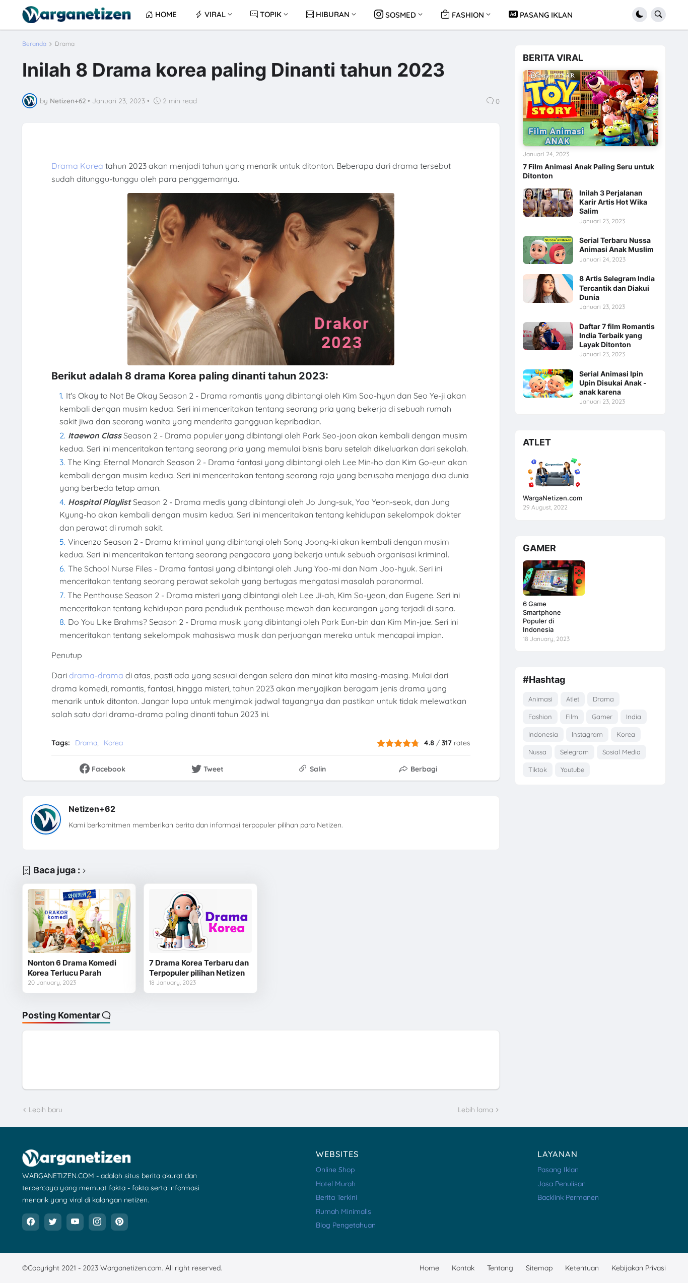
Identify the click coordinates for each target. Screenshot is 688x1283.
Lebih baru (45, 1109)
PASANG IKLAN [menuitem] (545, 15)
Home (429, 1267)
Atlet (572, 699)
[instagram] (97, 1222)
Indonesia (543, 734)
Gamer (602, 717)
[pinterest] (119, 1222)
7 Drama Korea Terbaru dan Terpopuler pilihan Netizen (199, 968)
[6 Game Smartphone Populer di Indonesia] (554, 578)
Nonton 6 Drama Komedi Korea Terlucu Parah (72, 968)
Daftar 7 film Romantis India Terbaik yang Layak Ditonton (617, 335)
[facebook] (30, 1222)
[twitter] (52, 1222)
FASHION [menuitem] (467, 15)
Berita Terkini (336, 1197)
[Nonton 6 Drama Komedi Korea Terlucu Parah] (79, 921)
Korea (113, 742)
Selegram (574, 752)
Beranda (34, 44)
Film (572, 717)
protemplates (254, 1267)
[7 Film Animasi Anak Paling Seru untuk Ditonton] (590, 108)
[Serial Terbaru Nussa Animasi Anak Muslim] (548, 250)
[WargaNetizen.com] (554, 472)
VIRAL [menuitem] (214, 14)
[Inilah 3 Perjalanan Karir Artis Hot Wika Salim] (548, 202)
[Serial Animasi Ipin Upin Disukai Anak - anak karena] (548, 383)
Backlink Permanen (568, 1197)
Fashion (540, 717)
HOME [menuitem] (165, 14)
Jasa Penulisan (561, 1183)
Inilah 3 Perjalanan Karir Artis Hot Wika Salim (613, 201)
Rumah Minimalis (343, 1211)
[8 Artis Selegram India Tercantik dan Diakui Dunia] (548, 288)
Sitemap (539, 1267)
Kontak (463, 1267)
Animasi (540, 699)
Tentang (500, 1267)
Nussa (537, 752)
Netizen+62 (91, 809)
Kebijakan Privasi (638, 1267)
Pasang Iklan (558, 1169)
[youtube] (75, 1222)
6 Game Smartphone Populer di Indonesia (542, 616)
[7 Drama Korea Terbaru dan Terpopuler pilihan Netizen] (200, 921)
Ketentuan (582, 1267)
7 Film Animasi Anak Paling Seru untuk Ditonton (588, 171)
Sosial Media (621, 752)
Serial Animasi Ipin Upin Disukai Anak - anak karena (613, 382)
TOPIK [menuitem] (270, 14)
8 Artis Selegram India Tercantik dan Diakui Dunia (617, 287)
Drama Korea (77, 166)
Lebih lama (475, 1109)
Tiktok (537, 769)
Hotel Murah (336, 1183)
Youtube (572, 769)
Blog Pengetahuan (346, 1225)
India (633, 717)
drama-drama (97, 675)
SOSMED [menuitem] (399, 15)
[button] (639, 14)
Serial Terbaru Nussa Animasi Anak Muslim (616, 244)
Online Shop (335, 1169)
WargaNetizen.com (552, 498)
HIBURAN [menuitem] (332, 14)
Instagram (587, 734)
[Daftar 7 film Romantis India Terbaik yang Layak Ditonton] (548, 336)
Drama (65, 44)
